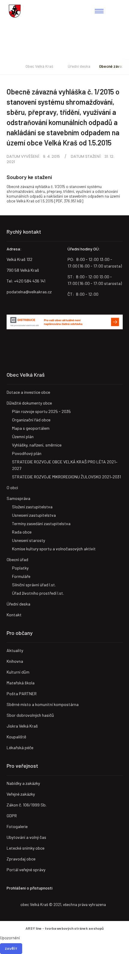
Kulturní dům (18, 671)
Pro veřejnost (22, 765)
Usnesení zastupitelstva (34, 515)
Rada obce (22, 531)
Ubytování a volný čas (26, 837)
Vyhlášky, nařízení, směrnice (37, 444)
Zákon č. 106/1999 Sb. (26, 804)
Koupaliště (16, 736)
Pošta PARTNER (22, 693)
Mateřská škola (20, 682)
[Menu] (99, 11)
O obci (12, 487)
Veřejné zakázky (21, 794)
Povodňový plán (26, 453)
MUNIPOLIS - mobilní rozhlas (32, 345)
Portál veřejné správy (26, 869)
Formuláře (21, 576)
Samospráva (18, 498)
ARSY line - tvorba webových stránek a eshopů (65, 928)
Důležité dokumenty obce (29, 402)
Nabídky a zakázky (23, 783)
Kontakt (14, 614)
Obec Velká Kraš (15, 11)
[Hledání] (117, 11)
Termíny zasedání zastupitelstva (41, 523)
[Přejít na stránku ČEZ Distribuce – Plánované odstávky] (65, 322)
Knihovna (15, 661)
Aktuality (15, 650)
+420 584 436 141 (29, 280)
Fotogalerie (17, 826)
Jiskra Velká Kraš (22, 725)
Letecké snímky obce (25, 848)
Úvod (8, 66)
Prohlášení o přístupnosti (29, 887)
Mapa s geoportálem (31, 428)
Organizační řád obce (31, 419)
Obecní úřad (17, 559)
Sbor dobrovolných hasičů (30, 715)
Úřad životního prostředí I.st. (38, 593)
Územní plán (23, 436)
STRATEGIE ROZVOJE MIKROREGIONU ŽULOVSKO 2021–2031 (66, 476)
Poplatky (20, 567)
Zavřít (11, 948)
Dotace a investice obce (28, 392)
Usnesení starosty (28, 540)
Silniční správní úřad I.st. (34, 584)
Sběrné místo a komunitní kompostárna (43, 704)
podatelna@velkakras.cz (29, 291)
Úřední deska (79, 66)
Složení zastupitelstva (32, 506)
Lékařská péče (20, 747)
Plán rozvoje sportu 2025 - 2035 (41, 411)
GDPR (12, 815)
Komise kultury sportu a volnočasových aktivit (54, 548)
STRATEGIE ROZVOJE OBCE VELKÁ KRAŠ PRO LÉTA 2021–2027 (64, 465)
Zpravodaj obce (21, 858)
